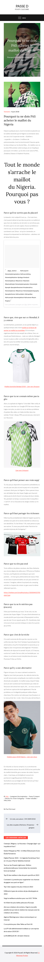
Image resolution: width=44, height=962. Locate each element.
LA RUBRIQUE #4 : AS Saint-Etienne (16, 936)
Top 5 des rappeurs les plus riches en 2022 (18, 887)
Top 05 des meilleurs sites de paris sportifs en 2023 (21, 875)
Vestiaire (7, 112)
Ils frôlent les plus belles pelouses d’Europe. (19, 903)
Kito (25, 304)
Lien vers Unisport (22, 470)
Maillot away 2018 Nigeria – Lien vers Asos (22, 757)
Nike (7, 796)
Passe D (22, 6)
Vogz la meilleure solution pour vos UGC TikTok (20, 898)
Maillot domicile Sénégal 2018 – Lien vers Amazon (22, 386)
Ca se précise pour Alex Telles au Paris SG (18, 924)
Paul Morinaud (10, 809)
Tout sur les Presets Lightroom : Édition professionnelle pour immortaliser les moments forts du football (20, 868)
